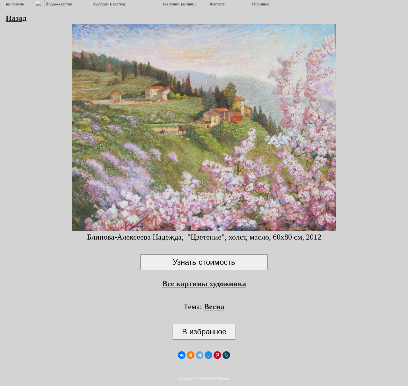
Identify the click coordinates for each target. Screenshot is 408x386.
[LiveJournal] (226, 355)
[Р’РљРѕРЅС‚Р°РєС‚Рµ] (182, 355)
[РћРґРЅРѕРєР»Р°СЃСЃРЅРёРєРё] (190, 355)
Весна (214, 306)
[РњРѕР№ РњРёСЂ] (208, 355)
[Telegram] (199, 355)
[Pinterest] (217, 355)
